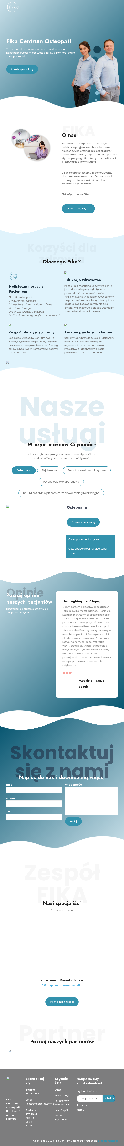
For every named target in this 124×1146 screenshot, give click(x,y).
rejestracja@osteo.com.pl (40, 1103)
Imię (9, 785)
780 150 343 (32, 1093)
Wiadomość (73, 785)
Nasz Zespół (61, 1110)
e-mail (11, 798)
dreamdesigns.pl (108, 1140)
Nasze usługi (62, 1095)
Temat (11, 811)
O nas (58, 1089)
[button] (90, 539)
